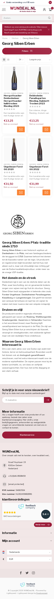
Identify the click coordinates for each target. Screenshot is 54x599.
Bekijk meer (40, 524)
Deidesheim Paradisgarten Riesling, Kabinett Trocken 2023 (39, 99)
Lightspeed (11, 593)
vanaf (20, 2)
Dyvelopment (41, 593)
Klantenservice (27, 435)
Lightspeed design (25, 593)
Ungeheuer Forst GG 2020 (13, 168)
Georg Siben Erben (31, 38)
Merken (15, 38)
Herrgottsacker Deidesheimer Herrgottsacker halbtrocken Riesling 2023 (13, 101)
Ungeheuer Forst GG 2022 (38, 168)
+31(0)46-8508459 (16, 476)
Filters (25, 51)
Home (4, 38)
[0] (50, 9)
